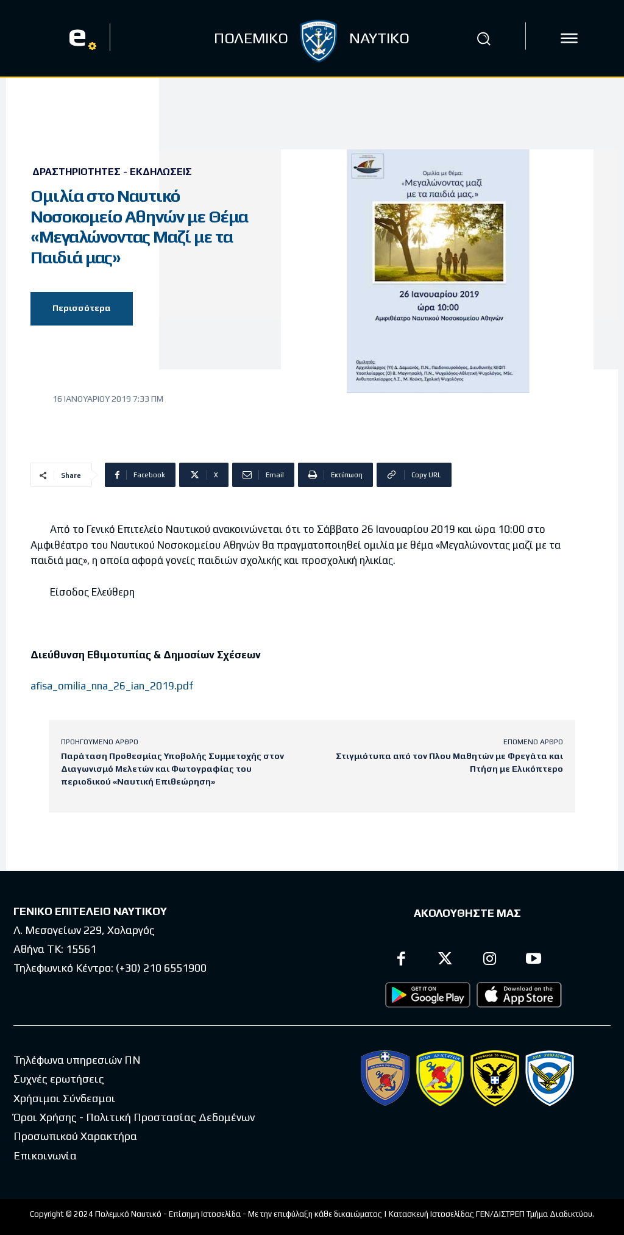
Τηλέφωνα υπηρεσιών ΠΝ (77, 1059)
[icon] (569, 38)
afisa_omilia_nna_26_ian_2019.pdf (111, 686)
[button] (483, 38)
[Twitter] (446, 960)
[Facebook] (401, 960)
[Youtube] (534, 960)
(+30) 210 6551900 (161, 967)
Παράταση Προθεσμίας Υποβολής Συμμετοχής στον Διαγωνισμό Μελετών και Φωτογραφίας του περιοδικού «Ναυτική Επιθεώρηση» (172, 768)
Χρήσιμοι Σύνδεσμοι (64, 1098)
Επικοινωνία (45, 1155)
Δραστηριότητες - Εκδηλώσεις (112, 172)
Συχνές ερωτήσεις (58, 1078)
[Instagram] (489, 960)
